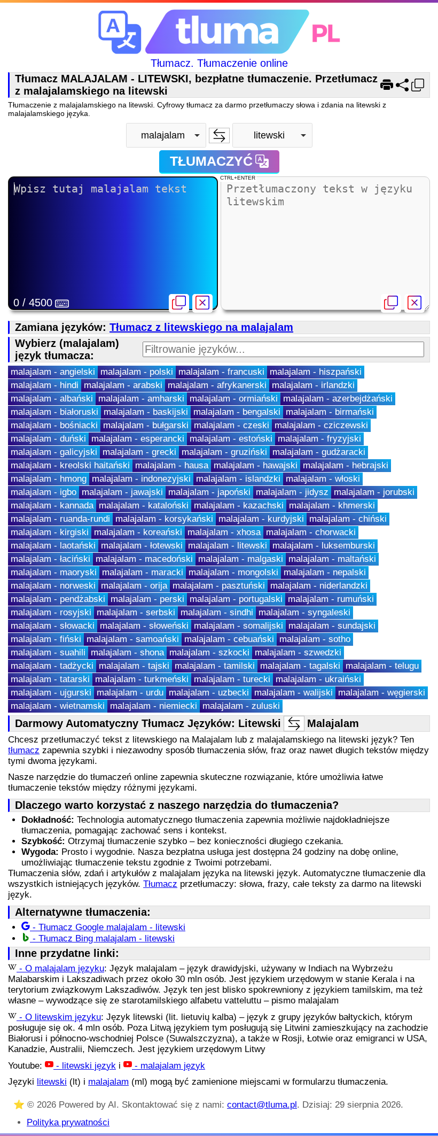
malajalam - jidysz (292, 492)
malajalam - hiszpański (316, 372)
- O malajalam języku (60, 968)
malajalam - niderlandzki (318, 586)
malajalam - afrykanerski (217, 385)
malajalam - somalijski (238, 626)
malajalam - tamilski (215, 666)
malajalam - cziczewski (321, 425)
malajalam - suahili (48, 652)
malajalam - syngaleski (304, 612)
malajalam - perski (147, 599)
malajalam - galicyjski (54, 452)
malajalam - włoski (323, 479)
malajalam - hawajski (256, 465)
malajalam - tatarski (50, 679)
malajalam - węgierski (381, 692)
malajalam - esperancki (137, 439)
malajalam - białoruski (54, 412)
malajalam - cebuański (229, 639)
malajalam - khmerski (332, 505)
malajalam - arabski (123, 385)
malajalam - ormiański (234, 398)
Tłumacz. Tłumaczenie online (219, 63)
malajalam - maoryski (54, 572)
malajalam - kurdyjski (261, 519)
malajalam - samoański (133, 639)
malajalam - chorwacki (311, 532)
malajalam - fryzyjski (319, 439)
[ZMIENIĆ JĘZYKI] (219, 135)
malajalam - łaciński (50, 559)
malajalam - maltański (332, 559)
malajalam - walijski (293, 692)
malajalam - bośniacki (54, 425)
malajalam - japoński (209, 492)
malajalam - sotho (314, 639)
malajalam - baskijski (146, 412)
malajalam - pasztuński (219, 586)
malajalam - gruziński (224, 452)
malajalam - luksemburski (323, 545)
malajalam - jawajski (122, 492)
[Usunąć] (202, 303)
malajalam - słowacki (53, 626)
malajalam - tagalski (300, 666)
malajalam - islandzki (238, 479)
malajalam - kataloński (144, 505)
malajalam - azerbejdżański (338, 398)
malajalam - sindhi (217, 612)
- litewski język (84, 1066)
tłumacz (24, 750)
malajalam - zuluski (241, 706)
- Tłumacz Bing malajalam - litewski (102, 938)
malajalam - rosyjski (51, 612)
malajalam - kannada (52, 505)
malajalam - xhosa (224, 532)
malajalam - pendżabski (58, 599)
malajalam (108, 1082)
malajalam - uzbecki (209, 692)
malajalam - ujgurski (51, 692)
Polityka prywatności (68, 1122)
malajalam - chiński (348, 519)
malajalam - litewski (227, 545)
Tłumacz (160, 884)
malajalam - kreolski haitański (70, 465)
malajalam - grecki (139, 452)
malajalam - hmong (49, 479)
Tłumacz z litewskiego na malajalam (201, 327)
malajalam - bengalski (236, 412)
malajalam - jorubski (374, 492)
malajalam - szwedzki (298, 652)
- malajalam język (168, 1066)
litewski (52, 1082)
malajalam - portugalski (236, 599)
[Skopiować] (179, 303)
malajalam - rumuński (331, 599)
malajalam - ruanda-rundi (60, 519)
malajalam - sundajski (332, 626)
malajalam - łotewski (142, 545)
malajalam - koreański (138, 532)
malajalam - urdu (130, 692)
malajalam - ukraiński (318, 679)
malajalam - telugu (382, 666)
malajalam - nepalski (325, 572)
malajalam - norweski (53, 586)
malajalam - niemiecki (153, 706)
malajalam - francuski (221, 372)
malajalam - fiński (46, 639)
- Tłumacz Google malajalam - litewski (107, 927)
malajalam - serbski (136, 612)
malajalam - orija (134, 586)
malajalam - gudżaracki (318, 452)
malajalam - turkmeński (142, 679)
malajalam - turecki (232, 679)
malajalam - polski (136, 372)
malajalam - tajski (134, 666)
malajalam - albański (52, 398)
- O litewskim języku (59, 1017)
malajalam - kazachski (239, 505)
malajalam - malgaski (240, 559)
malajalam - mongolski (233, 572)
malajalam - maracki (142, 572)
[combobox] (166, 135)
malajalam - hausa (171, 465)
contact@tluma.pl (262, 1105)
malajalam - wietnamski (58, 706)
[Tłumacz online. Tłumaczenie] (219, 32)
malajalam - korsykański (164, 519)
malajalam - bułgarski (146, 425)
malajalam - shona (127, 652)
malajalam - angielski (53, 372)
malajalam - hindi (45, 385)
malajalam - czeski (231, 425)
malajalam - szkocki (209, 652)
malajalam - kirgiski (50, 532)
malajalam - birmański (330, 412)
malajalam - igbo (43, 492)
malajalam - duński (48, 439)
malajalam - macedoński (144, 559)
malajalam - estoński (231, 439)
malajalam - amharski (141, 398)
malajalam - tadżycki (52, 666)
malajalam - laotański (53, 545)
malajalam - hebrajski (345, 465)
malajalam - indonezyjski (141, 479)
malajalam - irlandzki (313, 385)
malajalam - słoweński (144, 626)
